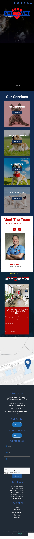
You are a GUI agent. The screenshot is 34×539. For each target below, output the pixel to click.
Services (17, 515)
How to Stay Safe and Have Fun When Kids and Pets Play (17, 311)
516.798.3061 (18, 408)
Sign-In (17, 424)
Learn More (17, 113)
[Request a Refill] (24, 3)
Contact (17, 518)
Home (17, 507)
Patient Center (17, 512)
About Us (17, 510)
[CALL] (18, 3)
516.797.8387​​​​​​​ (19, 403)
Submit (17, 476)
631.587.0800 (21, 406)
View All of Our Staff (15, 224)
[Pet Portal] (21, 3)
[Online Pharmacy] (28, 3)
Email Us (16, 414)
